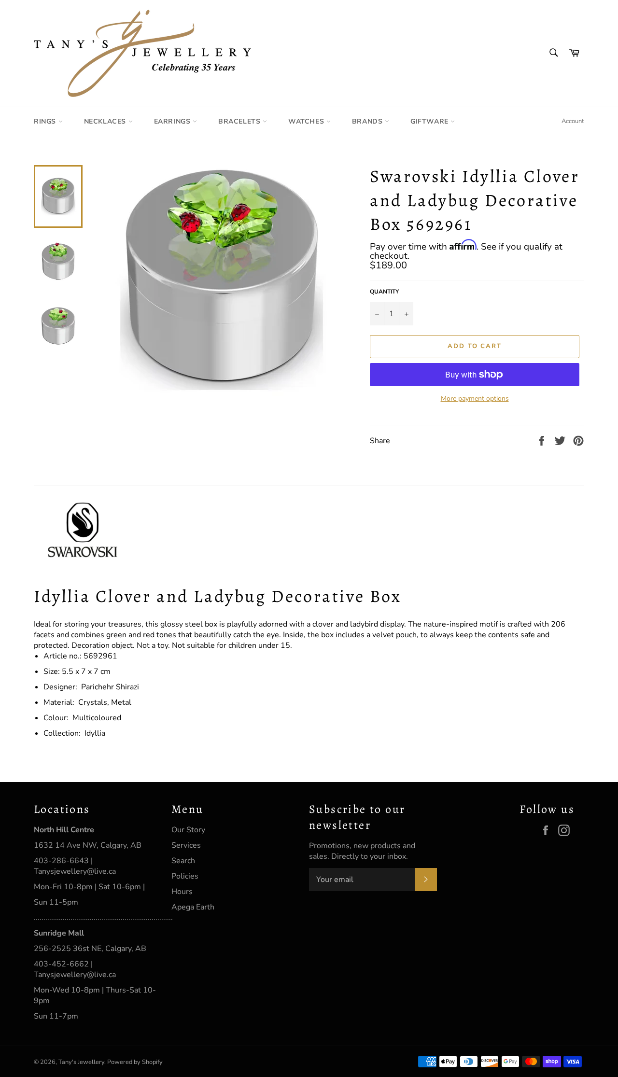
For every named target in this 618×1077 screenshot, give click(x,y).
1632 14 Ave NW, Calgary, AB (87, 845)
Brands (368, 121)
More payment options (475, 398)
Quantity (384, 291)
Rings (46, 121)
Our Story (188, 830)
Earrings (173, 121)
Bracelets (240, 121)
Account (573, 121)
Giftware (430, 121)
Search (183, 860)
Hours (182, 891)
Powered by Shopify (135, 1062)
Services (186, 845)
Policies (184, 876)
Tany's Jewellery (81, 1062)
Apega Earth (192, 907)
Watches (307, 121)
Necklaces (106, 121)
